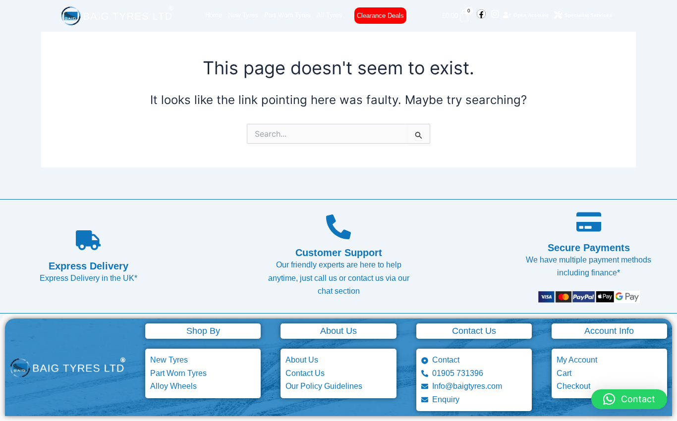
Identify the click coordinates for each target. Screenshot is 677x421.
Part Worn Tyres (287, 15)
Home (213, 15)
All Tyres (329, 15)
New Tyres (243, 15)
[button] (629, 399)
